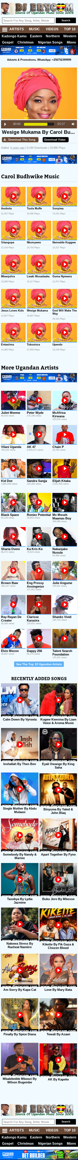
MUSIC (34, 29)
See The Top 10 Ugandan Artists (39, 664)
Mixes (71, 42)
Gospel (7, 42)
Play (5, 124)
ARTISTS (16, 29)
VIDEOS (52, 29)
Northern (53, 36)
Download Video (55, 139)
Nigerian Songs (50, 42)
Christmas (25, 42)
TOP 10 (70, 29)
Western (69, 36)
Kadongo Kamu (14, 36)
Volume (72, 124)
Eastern (36, 36)
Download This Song (21, 139)
